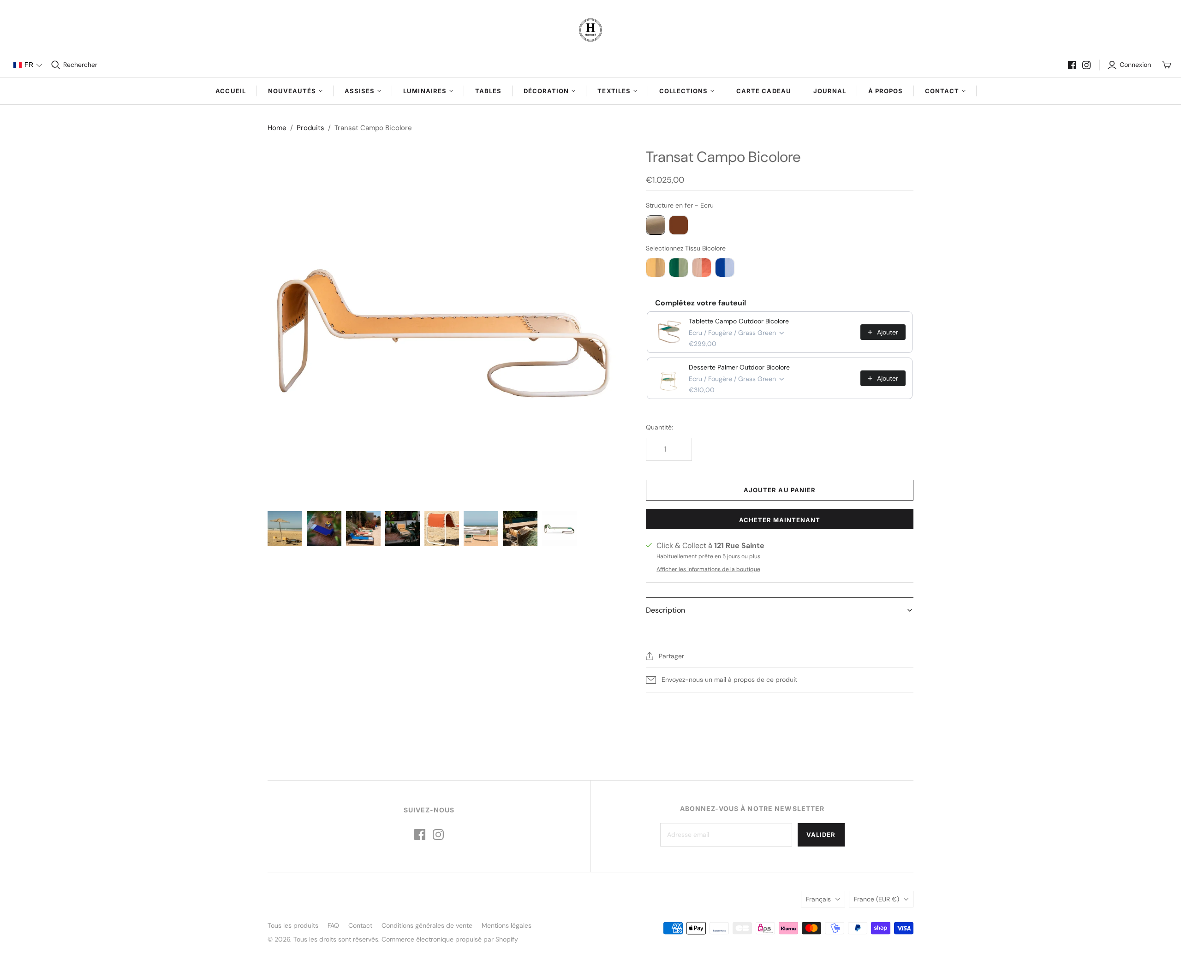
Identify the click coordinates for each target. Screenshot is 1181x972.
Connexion (1135, 64)
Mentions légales (506, 925)
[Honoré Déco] (590, 30)
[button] (27, 65)
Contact (360, 925)
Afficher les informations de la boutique (708, 569)
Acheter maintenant (780, 520)
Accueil (230, 91)
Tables (488, 91)
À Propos (885, 91)
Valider (820, 834)
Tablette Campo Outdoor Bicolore (739, 321)
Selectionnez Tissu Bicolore (686, 248)
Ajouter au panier (780, 490)
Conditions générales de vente (427, 925)
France (876, 899)
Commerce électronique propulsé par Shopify (450, 939)
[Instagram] (1086, 65)
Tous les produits (293, 925)
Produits (310, 127)
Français (818, 899)
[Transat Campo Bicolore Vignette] (285, 528)
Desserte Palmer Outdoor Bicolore (739, 367)
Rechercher (80, 64)
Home (277, 127)
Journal (829, 91)
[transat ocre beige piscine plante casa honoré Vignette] (402, 528)
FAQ (333, 925)
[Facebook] (1072, 65)
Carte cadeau (763, 91)
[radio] (655, 225)
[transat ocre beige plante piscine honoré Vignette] (520, 528)
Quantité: (659, 427)
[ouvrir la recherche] (55, 65)
